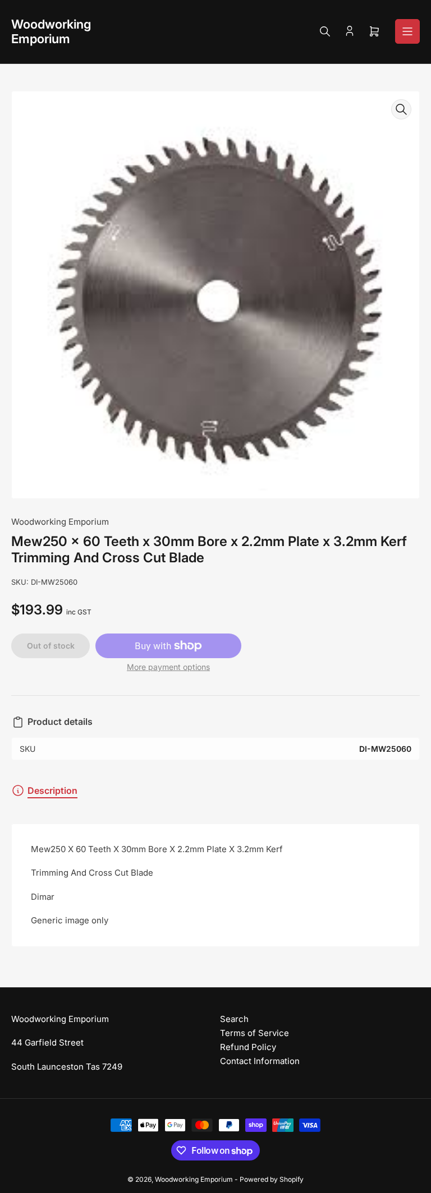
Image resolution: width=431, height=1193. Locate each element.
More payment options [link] (168, 667)
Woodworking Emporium (60, 521)
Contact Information (260, 1061)
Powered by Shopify (272, 1179)
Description (52, 790)
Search (234, 1019)
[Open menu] (407, 31)
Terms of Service (254, 1033)
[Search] (325, 31)
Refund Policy (248, 1047)
